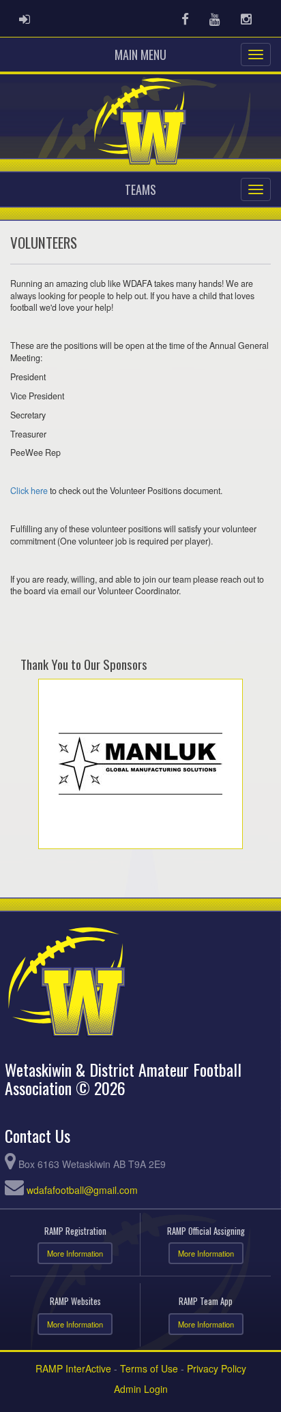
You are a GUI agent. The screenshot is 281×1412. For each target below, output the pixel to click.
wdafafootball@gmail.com (82, 1190)
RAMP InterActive (73, 1368)
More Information (75, 1253)
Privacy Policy (216, 1368)
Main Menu (140, 54)
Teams (140, 189)
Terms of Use (149, 1368)
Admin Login (141, 1389)
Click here (29, 491)
